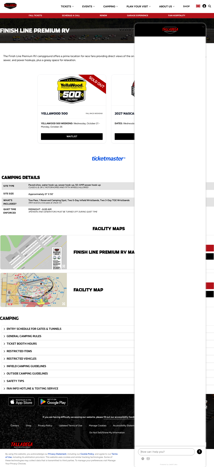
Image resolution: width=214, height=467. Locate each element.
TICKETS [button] (66, 6)
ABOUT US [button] (165, 6)
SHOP (186, 6)
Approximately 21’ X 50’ (40, 194)
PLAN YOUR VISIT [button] (137, 6)
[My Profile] (204, 6)
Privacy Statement (57, 454)
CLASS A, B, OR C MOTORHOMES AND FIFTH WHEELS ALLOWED (58, 187)
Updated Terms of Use (70, 425)
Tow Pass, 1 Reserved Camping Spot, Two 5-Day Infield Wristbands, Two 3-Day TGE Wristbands (79, 200)
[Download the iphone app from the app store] (21, 405)
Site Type (8, 186)
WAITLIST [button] (72, 136)
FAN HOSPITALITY (176, 15)
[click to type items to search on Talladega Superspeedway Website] (209, 6)
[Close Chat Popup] (203, 26)
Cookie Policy (87, 454)
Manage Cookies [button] (97, 425)
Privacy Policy (45, 425)
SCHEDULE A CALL (71, 15)
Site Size (8, 193)
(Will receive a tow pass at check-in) (44, 203)
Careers (15, 425)
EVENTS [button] (87, 6)
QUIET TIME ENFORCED (9, 211)
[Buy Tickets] (198, 6)
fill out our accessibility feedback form (123, 417)
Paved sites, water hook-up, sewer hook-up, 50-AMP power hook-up (64, 185)
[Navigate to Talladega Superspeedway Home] (10, 6)
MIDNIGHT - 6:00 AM (39, 209)
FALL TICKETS (35, 15)
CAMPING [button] (109, 6)
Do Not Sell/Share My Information (107, 432)
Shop (28, 425)
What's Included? (9, 202)
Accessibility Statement (125, 425)
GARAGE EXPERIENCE (137, 15)
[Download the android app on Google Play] (53, 405)
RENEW (103, 15)
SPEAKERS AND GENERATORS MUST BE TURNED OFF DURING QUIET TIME (62, 212)
